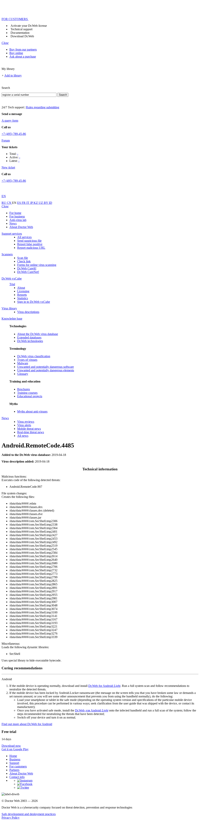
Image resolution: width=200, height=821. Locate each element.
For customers (18, 766)
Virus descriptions (28, 312)
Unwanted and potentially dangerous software (45, 366)
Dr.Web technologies (30, 341)
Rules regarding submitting (42, 107)
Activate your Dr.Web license (29, 25)
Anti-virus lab (17, 220)
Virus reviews (25, 421)
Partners (14, 770)
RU (4, 202)
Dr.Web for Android (104, 685)
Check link (24, 261)
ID (50, 202)
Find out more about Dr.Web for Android (27, 724)
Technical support (21, 29)
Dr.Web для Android (91, 710)
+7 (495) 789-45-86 (14, 133)
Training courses (27, 392)
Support (14, 763)
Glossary (22, 373)
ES (19, 202)
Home (13, 756)
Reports (22, 294)
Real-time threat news (30, 432)
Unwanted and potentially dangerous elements (45, 370)
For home (15, 213)
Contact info (17, 777)
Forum (6, 140)
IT (28, 202)
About (21, 287)
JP (32, 202)
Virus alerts (24, 425)
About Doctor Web (21, 227)
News (13, 223)
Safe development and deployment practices (29, 814)
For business (17, 216)
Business (14, 759)
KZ (36, 202)
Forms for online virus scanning (36, 265)
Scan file (22, 257)
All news (22, 435)
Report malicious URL (31, 247)
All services (24, 237)
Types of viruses (27, 359)
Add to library (13, 75)
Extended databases (29, 337)
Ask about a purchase (22, 56)
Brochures (23, 389)
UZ (41, 202)
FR (24, 202)
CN (9, 202)
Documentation (20, 32)
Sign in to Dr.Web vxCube (33, 301)
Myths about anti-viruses (32, 411)
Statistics (22, 298)
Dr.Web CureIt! (26, 268)
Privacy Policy (11, 817)
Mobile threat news (29, 428)
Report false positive (29, 244)
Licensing (23, 291)
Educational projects (29, 396)
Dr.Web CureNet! (28, 272)
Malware (22, 363)
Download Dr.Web (22, 36)
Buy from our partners (23, 49)
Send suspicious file (29, 240)
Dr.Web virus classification (33, 356)
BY (46, 202)
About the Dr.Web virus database (37, 334)
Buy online (16, 53)
